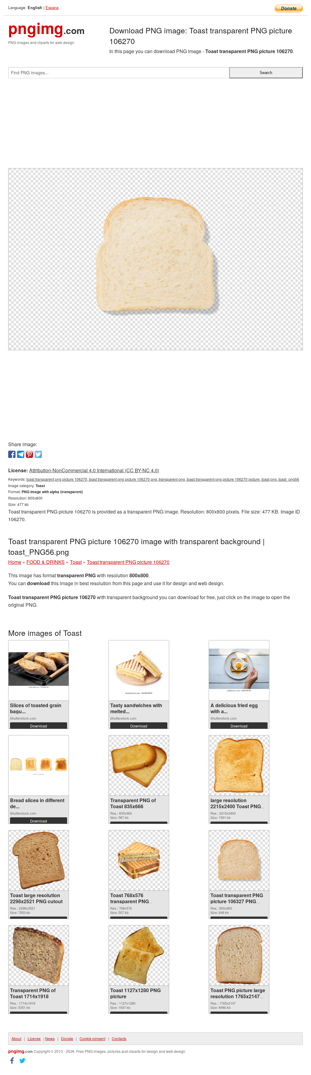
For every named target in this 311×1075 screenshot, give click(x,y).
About (16, 1038)
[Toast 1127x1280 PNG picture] (138, 955)
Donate (67, 1038)
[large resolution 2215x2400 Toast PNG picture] (239, 765)
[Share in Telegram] (20, 454)
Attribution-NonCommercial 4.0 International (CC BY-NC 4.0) (94, 470)
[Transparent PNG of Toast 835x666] (138, 765)
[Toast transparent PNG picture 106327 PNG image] (239, 860)
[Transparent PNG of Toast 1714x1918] (38, 955)
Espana (52, 7)
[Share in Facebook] (11, 454)
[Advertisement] (155, 125)
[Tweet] (38, 454)
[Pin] (29, 454)
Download (38, 725)
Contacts (119, 1038)
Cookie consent (92, 1038)
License (34, 1038)
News (50, 1038)
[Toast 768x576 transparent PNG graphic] (138, 860)
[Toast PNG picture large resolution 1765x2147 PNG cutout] (239, 955)
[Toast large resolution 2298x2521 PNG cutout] (38, 860)
